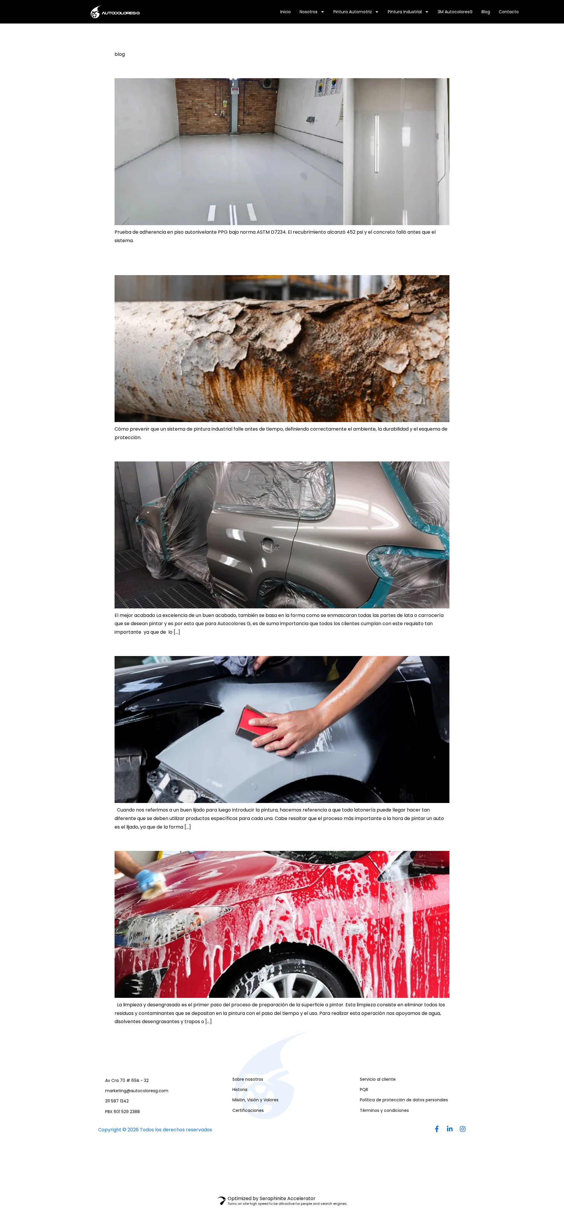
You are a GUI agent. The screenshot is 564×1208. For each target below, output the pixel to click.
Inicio (285, 12)
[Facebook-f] (437, 1129)
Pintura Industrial (405, 12)
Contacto (509, 12)
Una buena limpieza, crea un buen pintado (210, 840)
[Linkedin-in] (449, 1129)
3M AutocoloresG (455, 12)
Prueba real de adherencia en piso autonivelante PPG (233, 68)
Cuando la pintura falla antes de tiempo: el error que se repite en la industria (267, 259)
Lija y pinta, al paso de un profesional (197, 646)
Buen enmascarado (158, 451)
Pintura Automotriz (352, 12)
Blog (485, 12)
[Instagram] (462, 1129)
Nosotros (309, 12)
